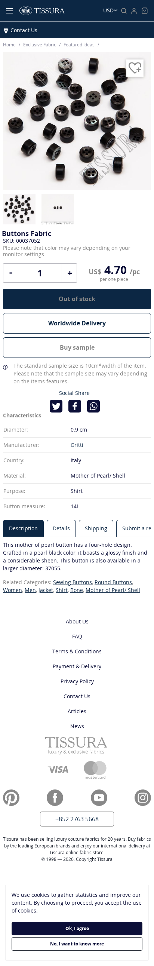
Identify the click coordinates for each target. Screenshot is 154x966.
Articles (77, 711)
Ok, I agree (77, 928)
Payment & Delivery (77, 666)
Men (30, 590)
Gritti (77, 444)
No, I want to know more (77, 944)
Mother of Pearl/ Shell (113, 590)
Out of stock (77, 299)
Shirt (62, 590)
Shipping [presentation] (96, 528)
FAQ (77, 636)
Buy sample (77, 347)
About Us (77, 621)
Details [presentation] (61, 528)
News (77, 726)
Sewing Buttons (72, 582)
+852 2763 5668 (77, 819)
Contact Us (23, 30)
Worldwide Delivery (77, 323)
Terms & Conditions (77, 651)
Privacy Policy (77, 681)
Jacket (45, 590)
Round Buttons (113, 582)
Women (12, 590)
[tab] (23, 528)
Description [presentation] (23, 528)
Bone (76, 590)
